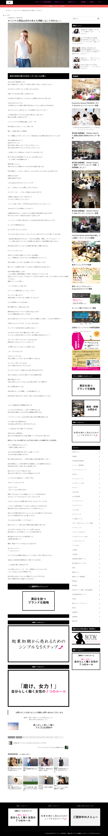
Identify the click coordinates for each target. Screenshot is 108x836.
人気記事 (74, 554)
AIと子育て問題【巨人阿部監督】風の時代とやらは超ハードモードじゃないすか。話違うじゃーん (85, 40)
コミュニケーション (78, 478)
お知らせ (74, 474)
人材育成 (74, 550)
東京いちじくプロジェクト (79, 603)
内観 (73, 567)
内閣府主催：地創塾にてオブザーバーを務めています (90, 31)
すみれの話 (75, 492)
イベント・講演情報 (78, 465)
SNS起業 (26, 737)
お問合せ (92, 2)
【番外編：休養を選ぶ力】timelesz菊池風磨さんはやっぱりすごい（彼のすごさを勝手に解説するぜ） (85, 50)
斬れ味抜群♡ (51, 737)
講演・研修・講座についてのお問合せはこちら (39, 717)
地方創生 (74, 585)
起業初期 (74, 612)
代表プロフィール (59, 2)
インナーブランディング (79, 469)
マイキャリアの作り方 (78, 532)
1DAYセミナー (76, 452)
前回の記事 (11, 82)
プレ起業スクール (77, 518)
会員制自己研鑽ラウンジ (79, 558)
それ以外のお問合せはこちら (39, 719)
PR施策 (74, 456)
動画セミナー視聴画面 (78, 576)
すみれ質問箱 (76, 496)
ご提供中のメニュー (72, 2)
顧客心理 (74, 621)
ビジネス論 (12, 737)
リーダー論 (75, 545)
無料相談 (83, 2)
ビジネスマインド (77, 505)
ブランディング (76, 514)
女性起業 (33, 737)
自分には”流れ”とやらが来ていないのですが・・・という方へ (90, 66)
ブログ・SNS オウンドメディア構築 (82, 523)
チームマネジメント (78, 501)
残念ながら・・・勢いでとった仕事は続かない (90, 59)
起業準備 (74, 616)
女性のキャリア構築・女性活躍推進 (82, 590)
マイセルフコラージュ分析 (79, 536)
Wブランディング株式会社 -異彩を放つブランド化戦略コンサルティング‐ (71, 833)
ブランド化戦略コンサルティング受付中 (54, 6)
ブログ (99, 2)
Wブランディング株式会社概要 (43, 2)
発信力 (74, 607)
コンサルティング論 (78, 483)
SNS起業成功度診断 (78, 460)
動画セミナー (76, 572)
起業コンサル (60, 737)
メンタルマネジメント (78, 541)
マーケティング (76, 527)
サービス (74, 487)
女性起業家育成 (41, 737)
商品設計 (20, 737)
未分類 (74, 599)
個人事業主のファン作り (79, 563)
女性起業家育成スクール (79, 594)
